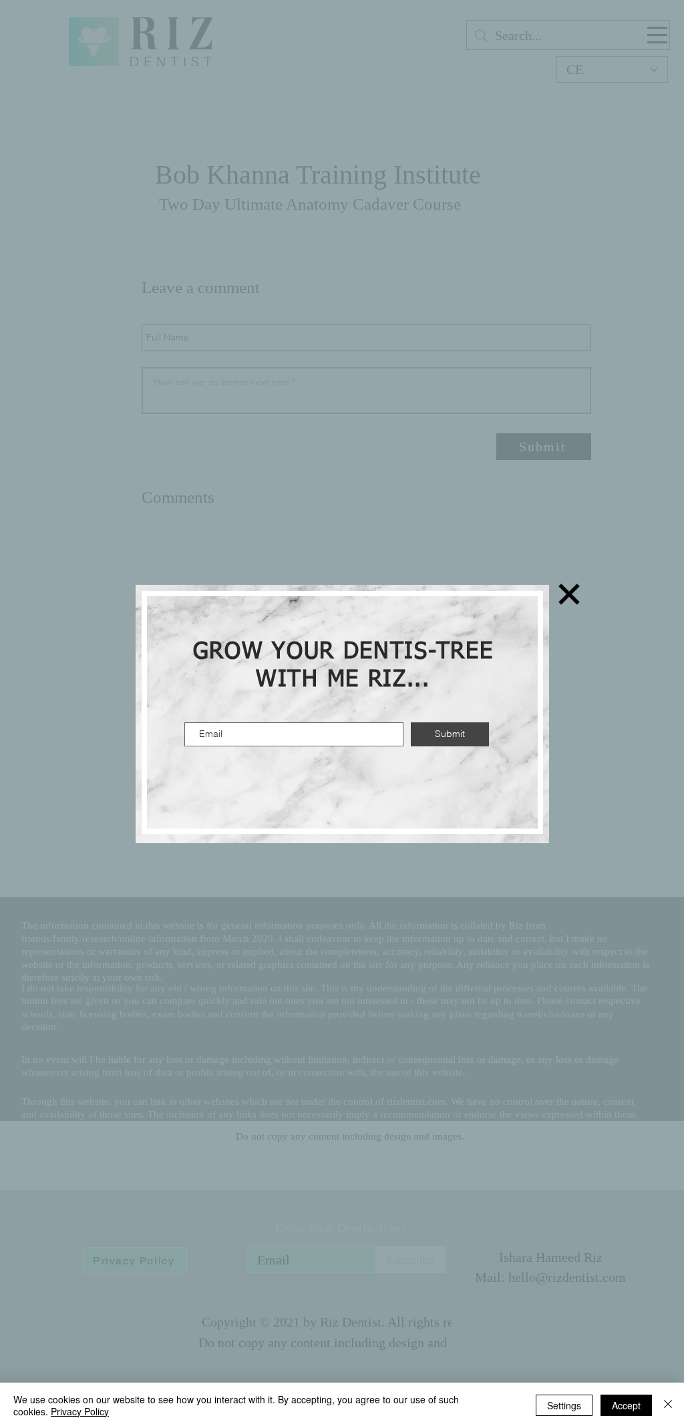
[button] (569, 594)
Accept (626, 1405)
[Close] (668, 1405)
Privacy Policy (80, 1411)
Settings (564, 1405)
